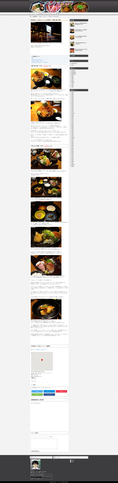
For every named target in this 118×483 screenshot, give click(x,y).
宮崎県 (72, 161)
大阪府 (72, 134)
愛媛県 (72, 151)
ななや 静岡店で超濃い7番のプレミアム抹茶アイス (81, 43)
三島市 (72, 86)
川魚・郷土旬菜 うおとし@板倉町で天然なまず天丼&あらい (81, 30)
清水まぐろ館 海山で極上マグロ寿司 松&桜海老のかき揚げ (81, 50)
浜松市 (72, 75)
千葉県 (72, 110)
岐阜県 (72, 127)
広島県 (72, 142)
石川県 (72, 121)
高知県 (72, 153)
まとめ (50, 13)
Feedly (37, 394)
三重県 (72, 129)
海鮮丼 (34, 384)
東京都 (72, 111)
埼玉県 (72, 108)
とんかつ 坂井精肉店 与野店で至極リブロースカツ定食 (80, 37)
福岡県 (72, 155)
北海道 (72, 92)
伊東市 (72, 78)
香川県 (72, 150)
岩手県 (72, 95)
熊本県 (72, 163)
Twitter (37, 391)
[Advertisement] (49, 52)
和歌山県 (72, 137)
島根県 (72, 145)
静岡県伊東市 (35, 16)
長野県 (72, 116)
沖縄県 (72, 166)
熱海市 (72, 77)
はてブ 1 (49, 391)
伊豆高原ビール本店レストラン (42, 349)
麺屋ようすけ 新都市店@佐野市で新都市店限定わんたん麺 (81, 24)
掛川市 (72, 80)
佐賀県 (72, 158)
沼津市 (72, 85)
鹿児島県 (72, 164)
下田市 (72, 83)
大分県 (72, 156)
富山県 (72, 119)
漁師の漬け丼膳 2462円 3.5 (37, 59)
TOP (30, 16)
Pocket (61, 391)
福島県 (72, 102)
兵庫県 (72, 139)
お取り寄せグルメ (42, 13)
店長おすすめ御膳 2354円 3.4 (38, 61)
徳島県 (72, 148)
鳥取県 (72, 143)
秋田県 (72, 97)
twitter (73, 461)
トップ (34, 13)
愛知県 (72, 126)
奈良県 (72, 135)
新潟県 (72, 118)
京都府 (72, 132)
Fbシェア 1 (49, 394)
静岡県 (72, 124)
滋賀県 (72, 131)
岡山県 (72, 140)
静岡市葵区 (73, 70)
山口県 (72, 147)
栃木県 (72, 105)
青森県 (72, 94)
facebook (73, 460)
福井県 (72, 123)
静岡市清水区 (73, 72)
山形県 (72, 100)
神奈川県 (72, 113)
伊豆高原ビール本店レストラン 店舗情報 (39, 62)
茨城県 (72, 103)
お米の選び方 (58, 13)
